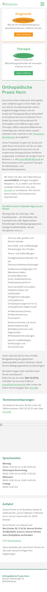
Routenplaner (14, 540)
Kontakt (40, 37)
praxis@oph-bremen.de (13, 384)
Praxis (41, 20)
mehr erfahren (23, 73)
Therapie (40, 31)
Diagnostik (39, 26)
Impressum (38, 42)
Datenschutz (38, 47)
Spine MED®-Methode (29, 159)
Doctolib (8, 190)
